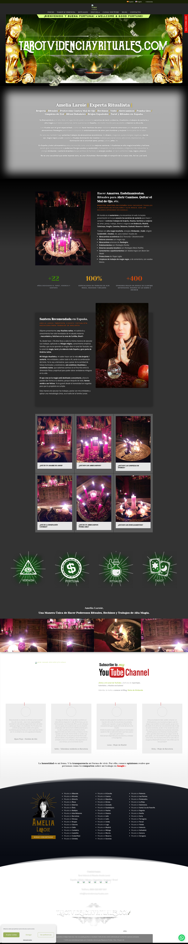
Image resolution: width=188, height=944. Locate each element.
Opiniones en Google (117, 210)
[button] (181, 937)
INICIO (51, 12)
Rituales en (71, 793)
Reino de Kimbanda (135, 690)
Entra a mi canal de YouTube (110, 682)
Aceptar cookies (11, 934)
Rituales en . (71, 824)
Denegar (29, 934)
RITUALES (83, 12)
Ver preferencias (46, 934)
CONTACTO (135, 12)
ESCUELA (95, 12)
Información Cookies (27, 940)
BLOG (124, 12)
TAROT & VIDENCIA (66, 12)
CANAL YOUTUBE (111, 12)
